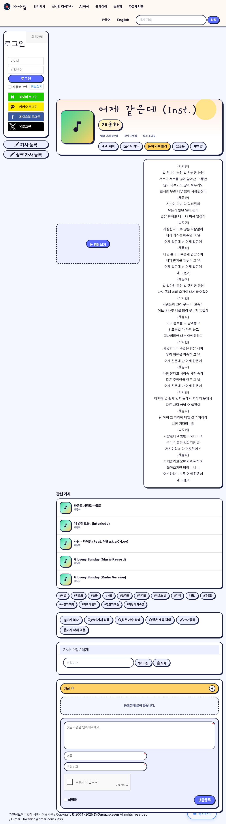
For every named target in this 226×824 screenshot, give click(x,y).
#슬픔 (94, 595)
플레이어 (101, 7)
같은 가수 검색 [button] (131, 620)
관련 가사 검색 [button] (100, 620)
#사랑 (108, 595)
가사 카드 (133, 146)
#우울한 (207, 595)
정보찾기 (36, 87)
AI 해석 (84, 7)
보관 (200, 146)
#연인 (192, 595)
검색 (213, 20)
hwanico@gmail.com (38, 819)
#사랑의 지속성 (135, 604)
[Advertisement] (139, 64)
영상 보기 (99, 245)
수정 (145, 664)
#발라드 (124, 595)
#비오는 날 (160, 595)
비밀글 (72, 800)
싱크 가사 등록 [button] (28, 154)
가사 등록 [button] (28, 145)
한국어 (106, 20)
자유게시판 (136, 7)
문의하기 (204, 813)
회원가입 (37, 37)
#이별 (62, 595)
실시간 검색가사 (62, 7)
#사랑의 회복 (66, 604)
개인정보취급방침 (20, 814)
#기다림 (141, 595)
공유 (182, 146)
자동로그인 (20, 87)
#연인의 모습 (111, 604)
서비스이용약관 (43, 814)
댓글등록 (204, 800)
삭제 (163, 664)
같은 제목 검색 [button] (161, 620)
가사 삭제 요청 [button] (76, 630)
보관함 (118, 7)
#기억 (177, 595)
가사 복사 (73, 620)
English (123, 20)
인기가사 (39, 7)
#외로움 (78, 595)
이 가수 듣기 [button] (159, 146)
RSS (60, 819)
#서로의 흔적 (89, 604)
